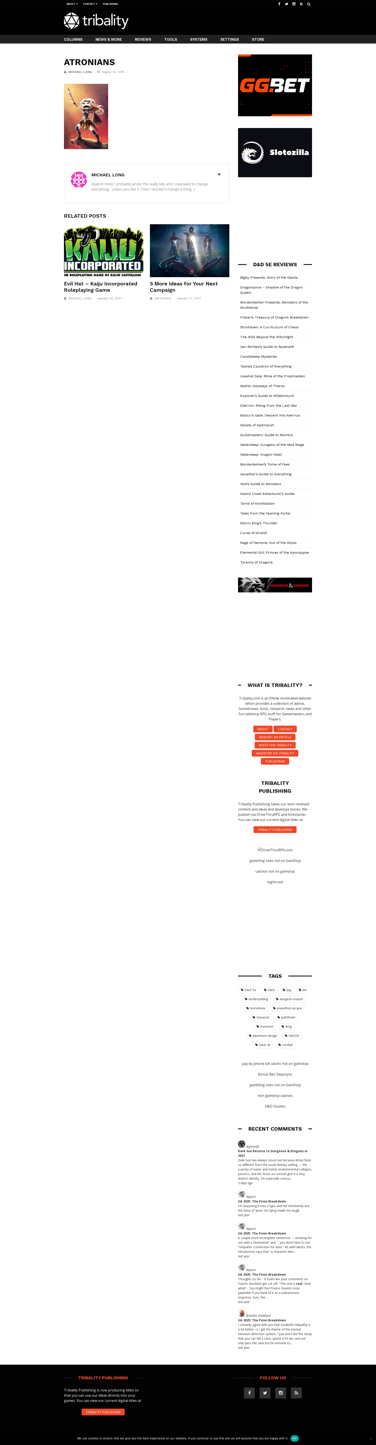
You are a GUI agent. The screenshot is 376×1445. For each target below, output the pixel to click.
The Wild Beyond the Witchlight (266, 337)
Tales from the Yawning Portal (265, 513)
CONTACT (285, 729)
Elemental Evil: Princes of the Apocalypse (274, 552)
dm (304, 990)
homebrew (257, 1008)
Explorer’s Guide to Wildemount (267, 396)
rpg (288, 990)
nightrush (275, 882)
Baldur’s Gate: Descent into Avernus (270, 415)
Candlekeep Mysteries (258, 356)
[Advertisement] (233, 21)
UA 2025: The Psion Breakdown (262, 1201)
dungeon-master (291, 999)
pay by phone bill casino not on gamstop (275, 1063)
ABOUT (263, 729)
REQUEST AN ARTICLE (275, 737)
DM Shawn (162, 298)
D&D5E (294, 1036)
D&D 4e (264, 1045)
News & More (109, 39)
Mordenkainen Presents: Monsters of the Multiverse (274, 305)
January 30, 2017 (109, 298)
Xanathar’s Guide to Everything (266, 474)
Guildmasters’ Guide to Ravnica (266, 435)
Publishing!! (275, 761)
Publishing (110, 4)
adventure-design (265, 1036)
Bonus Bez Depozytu (275, 1074)
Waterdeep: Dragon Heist (261, 454)
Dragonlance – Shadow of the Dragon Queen (271, 290)
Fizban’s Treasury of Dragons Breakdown (274, 317)
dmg (288, 1026)
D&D (271, 990)
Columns (73, 39)
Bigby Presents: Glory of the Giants (269, 277)
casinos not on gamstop (275, 871)
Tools (170, 39)
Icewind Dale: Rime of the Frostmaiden (272, 376)
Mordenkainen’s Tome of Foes (265, 464)
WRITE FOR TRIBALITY (275, 745)
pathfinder (288, 1017)
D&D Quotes (275, 1106)
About (71, 4)
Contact (89, 4)
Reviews (143, 39)
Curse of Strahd (253, 533)
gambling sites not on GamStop (275, 860)
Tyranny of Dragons (256, 562)
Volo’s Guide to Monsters (260, 484)
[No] (370, 1438)
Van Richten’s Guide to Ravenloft (267, 347)
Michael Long (80, 72)
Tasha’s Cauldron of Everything (266, 366)
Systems (198, 39)
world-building (258, 999)
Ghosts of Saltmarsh (257, 425)
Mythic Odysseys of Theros (262, 386)
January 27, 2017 (188, 298)
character (263, 1017)
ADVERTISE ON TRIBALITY (275, 753)
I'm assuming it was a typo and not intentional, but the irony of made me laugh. (273, 1208)
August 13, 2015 (113, 72)
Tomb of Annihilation (257, 503)
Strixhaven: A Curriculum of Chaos (269, 327)
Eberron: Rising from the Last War (268, 405)
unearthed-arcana (289, 1008)
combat (287, 1045)
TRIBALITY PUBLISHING (275, 830)
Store (258, 39)
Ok (295, 1438)
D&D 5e (250, 990)
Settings (229, 39)
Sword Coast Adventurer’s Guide (267, 494)
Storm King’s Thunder (258, 523)
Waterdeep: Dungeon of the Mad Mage (272, 445)
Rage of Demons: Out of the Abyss (268, 543)
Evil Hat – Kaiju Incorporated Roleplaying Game (100, 287)
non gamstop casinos (275, 1095)
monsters (267, 1026)
